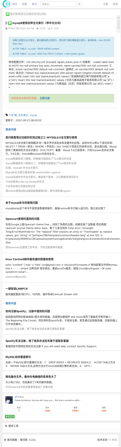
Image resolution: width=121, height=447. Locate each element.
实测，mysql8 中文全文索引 (22, 167)
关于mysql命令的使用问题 (22, 202)
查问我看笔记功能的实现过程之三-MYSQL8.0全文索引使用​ (41, 137)
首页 (14, 4)
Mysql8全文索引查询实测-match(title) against (33, 172)
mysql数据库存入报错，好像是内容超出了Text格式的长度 (38, 158)
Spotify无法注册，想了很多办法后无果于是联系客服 (35, 328)
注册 (105, 4)
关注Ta (10, 416)
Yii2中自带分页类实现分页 (20, 186)
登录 (115, 4)
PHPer (11, 28)
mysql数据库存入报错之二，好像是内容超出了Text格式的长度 (41, 163)
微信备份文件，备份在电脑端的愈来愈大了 (31, 376)
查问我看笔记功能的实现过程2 (28, 13)
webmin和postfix (16, 276)
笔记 (34, 4)
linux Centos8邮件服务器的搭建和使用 (30, 259)
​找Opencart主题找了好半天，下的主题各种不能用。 (35, 247)
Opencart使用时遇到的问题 (22, 218)
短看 (24, 4)
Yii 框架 (112, 439)
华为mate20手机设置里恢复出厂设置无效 (29, 387)
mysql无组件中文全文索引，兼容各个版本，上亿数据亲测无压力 (42, 176)
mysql (33, 115)
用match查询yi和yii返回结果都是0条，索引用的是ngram (38, 190)
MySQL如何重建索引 (18, 357)
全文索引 (23, 115)
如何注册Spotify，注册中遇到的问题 (28, 311)
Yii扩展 (13, 115)
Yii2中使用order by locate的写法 (25, 181)
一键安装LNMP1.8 (17, 288)
